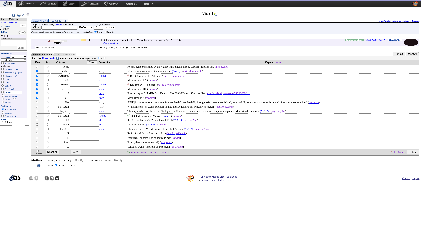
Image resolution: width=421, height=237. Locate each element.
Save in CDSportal (8, 22)
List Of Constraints (65, 54)
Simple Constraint (42, 54)
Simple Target (40, 21)
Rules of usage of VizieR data (216, 180)
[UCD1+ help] (39, 165)
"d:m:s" (103, 84)
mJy (101, 93)
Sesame (58, 24)
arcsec (102, 89)
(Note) (166, 116)
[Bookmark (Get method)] (19, 15)
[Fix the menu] (23, 14)
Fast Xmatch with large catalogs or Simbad (399, 21)
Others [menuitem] (130, 3)
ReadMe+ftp (395, 40)
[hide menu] (27, 14)
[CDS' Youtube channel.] (52, 178)
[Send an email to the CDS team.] (31, 178)
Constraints (49, 58)
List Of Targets (58, 21)
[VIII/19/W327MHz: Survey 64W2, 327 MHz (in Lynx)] (13, 39)
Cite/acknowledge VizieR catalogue (219, 176)
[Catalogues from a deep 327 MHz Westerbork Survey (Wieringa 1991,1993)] (13, 36)
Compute (7, 66)
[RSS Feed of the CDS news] (36, 178)
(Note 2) (264, 111)
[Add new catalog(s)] (22, 33)
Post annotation (110, 43)
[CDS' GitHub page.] (57, 178)
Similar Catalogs (354, 40)
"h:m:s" (103, 75)
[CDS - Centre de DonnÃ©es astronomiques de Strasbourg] (15, 178)
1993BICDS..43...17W (375, 40)
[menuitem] (8, 4)
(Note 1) (176, 71)
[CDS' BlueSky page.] (41, 178)
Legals (415, 178)
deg (101, 120)
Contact (406, 178)
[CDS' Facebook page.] (46, 178)
